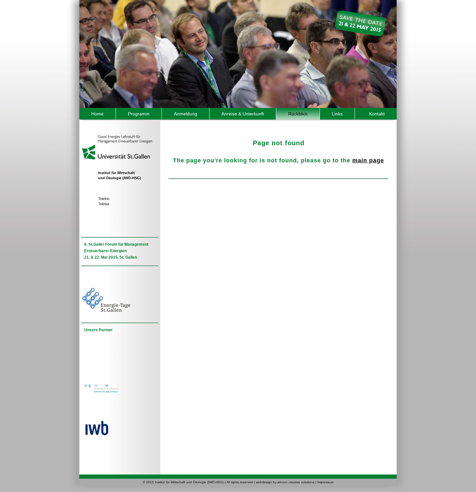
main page (368, 160)
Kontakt (377, 113)
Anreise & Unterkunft (242, 113)
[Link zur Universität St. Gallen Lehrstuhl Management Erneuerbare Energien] (116, 138)
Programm (139, 113)
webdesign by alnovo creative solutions (285, 482)
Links (337, 113)
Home (97, 113)
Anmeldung (185, 113)
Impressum (325, 482)
